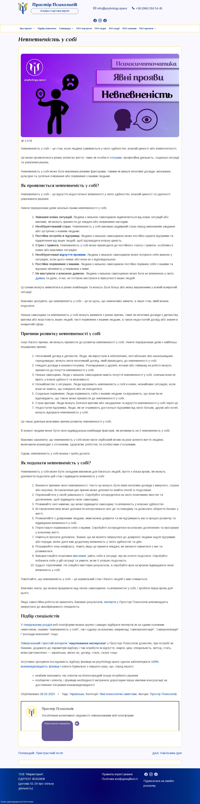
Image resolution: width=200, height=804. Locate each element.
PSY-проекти (146, 28)
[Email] (77, 723)
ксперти (111, 602)
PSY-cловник (129, 28)
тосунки (116, 157)
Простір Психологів (163, 694)
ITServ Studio (28, 802)
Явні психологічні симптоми (118, 694)
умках (41, 278)
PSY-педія (100, 28)
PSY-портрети (84, 28)
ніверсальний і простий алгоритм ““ (64, 643)
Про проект (26, 28)
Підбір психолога (47, 28)
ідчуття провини (73, 254)
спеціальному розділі (37, 624)
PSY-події (114, 28)
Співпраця (65, 28)
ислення (80, 555)
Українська (77, 694)
